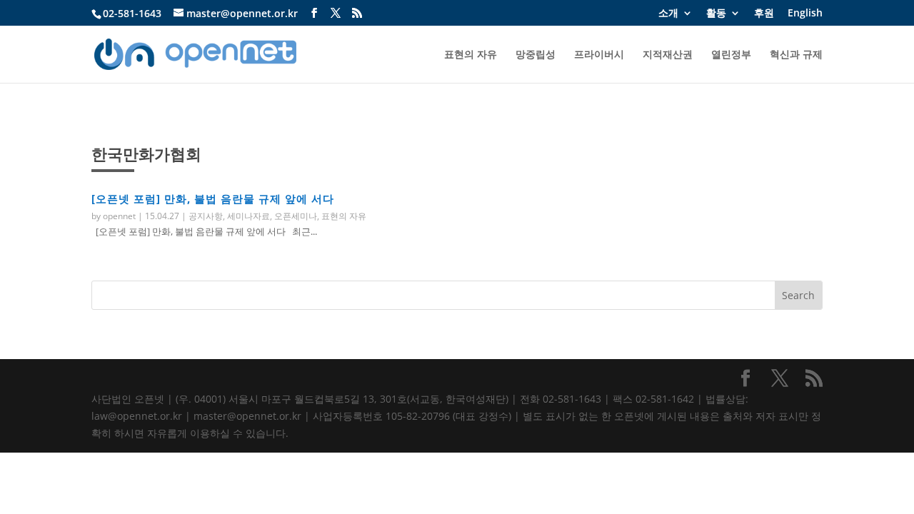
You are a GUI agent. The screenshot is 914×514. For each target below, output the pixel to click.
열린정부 (731, 55)
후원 (764, 13)
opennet (119, 216)
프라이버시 (599, 55)
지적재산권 (668, 55)
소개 (668, 13)
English (805, 13)
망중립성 (536, 55)
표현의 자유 (470, 55)
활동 (716, 13)
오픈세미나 (295, 216)
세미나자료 (248, 216)
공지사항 (206, 216)
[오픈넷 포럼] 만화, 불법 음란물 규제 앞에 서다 (212, 198)
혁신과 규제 (796, 55)
